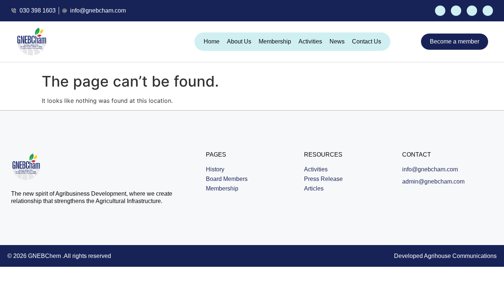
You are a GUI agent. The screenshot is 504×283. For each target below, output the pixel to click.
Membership (275, 41)
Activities (310, 41)
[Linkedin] (488, 11)
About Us (239, 41)
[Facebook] (440, 11)
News (337, 41)
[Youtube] (472, 11)
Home (212, 41)
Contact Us (366, 41)
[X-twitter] (456, 11)
